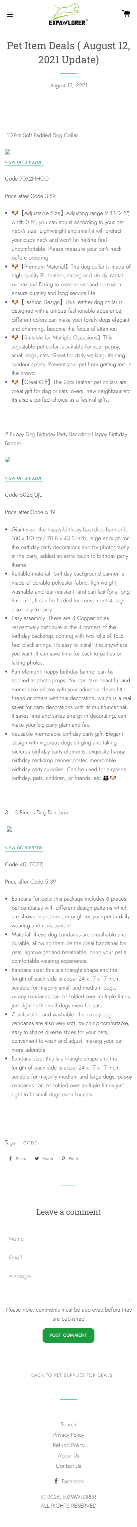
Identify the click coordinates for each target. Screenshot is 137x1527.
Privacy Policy (68, 1435)
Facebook (72, 1481)
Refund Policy (68, 1445)
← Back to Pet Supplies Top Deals (69, 1375)
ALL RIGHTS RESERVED (68, 1506)
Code (30, 1143)
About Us (68, 1455)
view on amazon (24, 162)
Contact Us (68, 1466)
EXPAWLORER (79, 1497)
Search (68, 1424)
